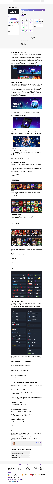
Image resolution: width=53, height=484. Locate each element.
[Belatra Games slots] (13, 474)
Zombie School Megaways (15, 180)
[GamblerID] (10, 1)
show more (22, 15)
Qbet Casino (27, 470)
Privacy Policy (42, 468)
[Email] (21, 443)
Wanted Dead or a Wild (15, 179)
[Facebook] (16, 477)
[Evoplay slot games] (24, 474)
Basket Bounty (19, 469)
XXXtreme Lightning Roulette (16, 223)
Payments (14, 468)
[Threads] (14, 477)
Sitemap (41, 469)
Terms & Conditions (42, 467)
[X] (13, 477)
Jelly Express (19, 467)
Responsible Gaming (28, 482)
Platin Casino (27, 468)
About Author (38, 442)
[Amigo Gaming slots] (19, 474)
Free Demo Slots (10, 467)
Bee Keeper (13, 175)
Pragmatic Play (14, 258)
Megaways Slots (10, 468)
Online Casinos (19, 164)
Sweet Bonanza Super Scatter (16, 176)
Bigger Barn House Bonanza (15, 174)
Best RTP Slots (10, 469)
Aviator (28, 249)
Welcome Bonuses (36, 467)
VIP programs (23, 157)
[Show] (28, 452)
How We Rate (42, 470)
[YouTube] (15, 477)
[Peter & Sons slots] (7, 474)
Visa (20, 306)
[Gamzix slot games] (35, 474)
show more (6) (41, 23)
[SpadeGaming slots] (30, 474)
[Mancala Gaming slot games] (41, 474)
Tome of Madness (20, 470)
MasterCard (22, 306)
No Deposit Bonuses (36, 468)
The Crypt (19, 468)
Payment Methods (24, 303)
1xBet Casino (27, 467)
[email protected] (15, 424)
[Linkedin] (18, 477)
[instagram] (11, 477)
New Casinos (14, 467)
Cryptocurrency (23, 433)
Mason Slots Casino (28, 469)
